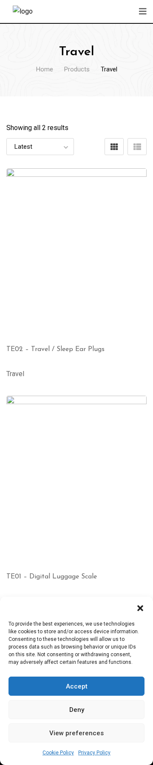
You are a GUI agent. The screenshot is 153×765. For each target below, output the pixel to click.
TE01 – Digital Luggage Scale (51, 576)
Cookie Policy (58, 753)
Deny (76, 710)
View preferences (76, 733)
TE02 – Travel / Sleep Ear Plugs (55, 349)
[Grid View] (114, 146)
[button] (140, 607)
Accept (77, 686)
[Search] (122, 10)
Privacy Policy (94, 753)
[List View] (137, 146)
